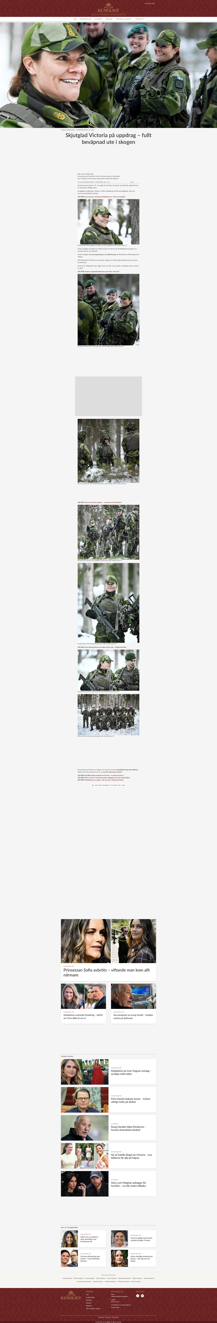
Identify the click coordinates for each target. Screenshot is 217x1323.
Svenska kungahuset (68, 129)
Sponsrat (101, 1317)
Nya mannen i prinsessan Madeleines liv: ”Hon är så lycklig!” (105, 197)
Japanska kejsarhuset (98, 1281)
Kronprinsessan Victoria (85, 129)
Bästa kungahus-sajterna (93, 1308)
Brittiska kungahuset (79, 1278)
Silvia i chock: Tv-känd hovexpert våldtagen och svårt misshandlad (107, 778)
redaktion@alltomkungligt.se (119, 1296)
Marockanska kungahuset (124, 1281)
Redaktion (139, 19)
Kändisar (109, 19)
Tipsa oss (108, 1317)
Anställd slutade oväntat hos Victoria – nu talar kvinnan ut (104, 775)
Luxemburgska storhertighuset (84, 1281)
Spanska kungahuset (112, 1278)
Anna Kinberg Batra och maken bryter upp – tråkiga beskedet (105, 647)
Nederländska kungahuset (124, 1278)
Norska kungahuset (90, 1278)
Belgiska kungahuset (137, 1278)
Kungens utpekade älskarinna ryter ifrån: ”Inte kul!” (102, 271)
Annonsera (115, 1317)
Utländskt (98, 19)
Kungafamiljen (85, 19)
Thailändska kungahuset (110, 1281)
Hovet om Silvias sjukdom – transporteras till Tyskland (103, 502)
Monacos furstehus (136, 1281)
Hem (75, 19)
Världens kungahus (123, 19)
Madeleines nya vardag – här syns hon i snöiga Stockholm (104, 780)
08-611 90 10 (115, 1301)
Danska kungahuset (101, 1278)
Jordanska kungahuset (149, 1278)
